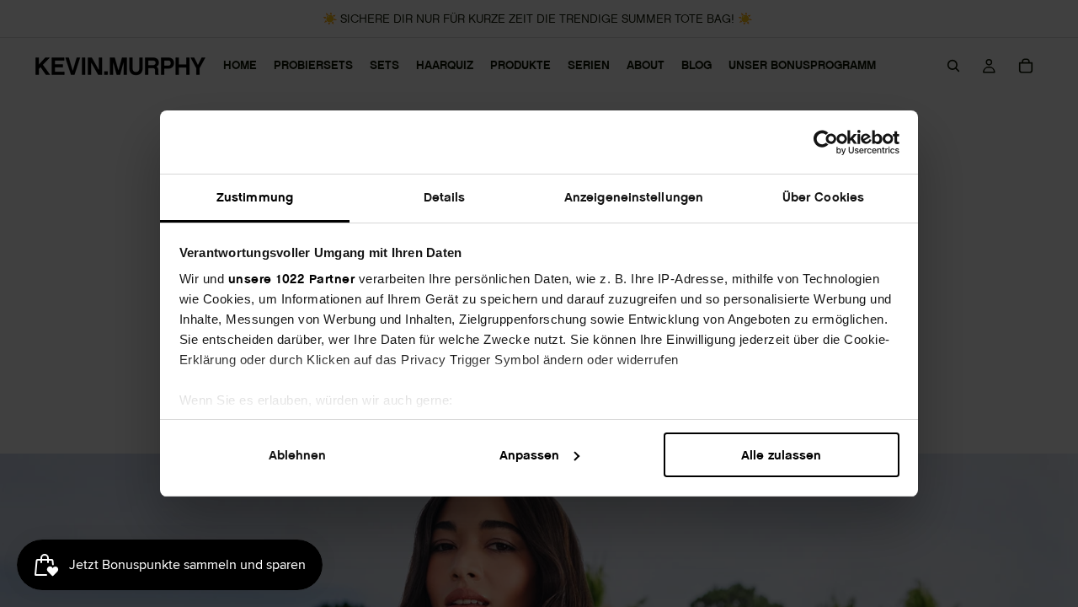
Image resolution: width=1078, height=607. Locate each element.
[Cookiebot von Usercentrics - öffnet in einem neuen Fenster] (825, 142)
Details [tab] (445, 197)
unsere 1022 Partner (291, 279)
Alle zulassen (781, 455)
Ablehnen (297, 455)
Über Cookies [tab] (823, 197)
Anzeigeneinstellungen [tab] (633, 197)
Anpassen (529, 455)
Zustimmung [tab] (254, 197)
